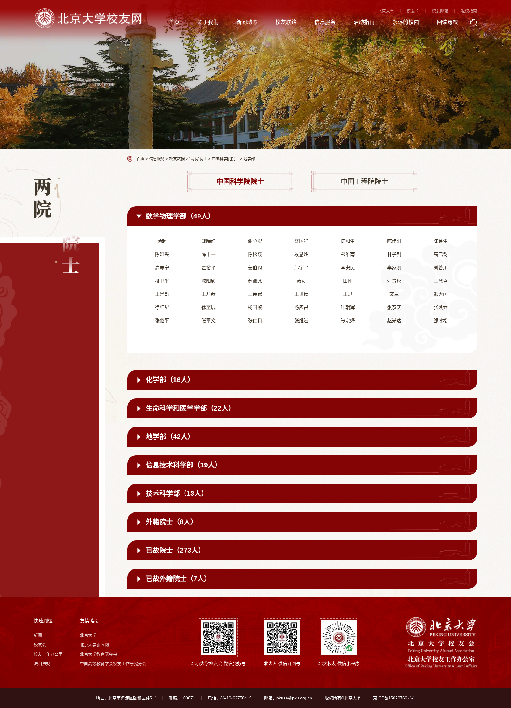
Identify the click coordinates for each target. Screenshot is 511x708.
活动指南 (364, 22)
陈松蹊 (255, 254)
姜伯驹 (255, 267)
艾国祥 (301, 241)
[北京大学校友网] (89, 17)
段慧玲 (301, 254)
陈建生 (441, 241)
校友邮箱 (440, 11)
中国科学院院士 (225, 159)
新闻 (38, 635)
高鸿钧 (441, 254)
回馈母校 (447, 22)
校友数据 (177, 159)
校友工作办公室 (48, 654)
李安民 (348, 267)
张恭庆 (394, 307)
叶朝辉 (348, 307)
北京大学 (386, 11)
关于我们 (208, 22)
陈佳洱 (394, 241)
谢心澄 (255, 241)
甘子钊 (394, 254)
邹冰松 (441, 320)
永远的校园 (405, 22)
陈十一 (208, 254)
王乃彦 (208, 294)
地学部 (249, 159)
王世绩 (301, 294)
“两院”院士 (198, 159)
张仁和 (255, 320)
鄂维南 (348, 254)
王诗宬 (255, 294)
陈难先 (162, 254)
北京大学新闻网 (94, 644)
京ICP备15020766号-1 (394, 698)
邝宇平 (301, 267)
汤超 (162, 241)
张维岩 (301, 320)
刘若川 (441, 267)
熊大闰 (441, 294)
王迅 (347, 294)
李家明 (394, 267)
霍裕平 (208, 267)
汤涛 (301, 281)
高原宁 (162, 267)
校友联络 (286, 22)
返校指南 (469, 11)
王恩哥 (162, 294)
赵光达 (394, 320)
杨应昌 (301, 307)
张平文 (208, 320)
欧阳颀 (208, 281)
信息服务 (325, 22)
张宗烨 (348, 320)
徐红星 (162, 307)
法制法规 (42, 663)
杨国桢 (255, 307)
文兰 (394, 294)
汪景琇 (394, 281)
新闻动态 (247, 22)
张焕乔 (441, 307)
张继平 (162, 320)
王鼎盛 (441, 281)
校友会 (40, 644)
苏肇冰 (255, 281)
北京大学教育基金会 (98, 654)
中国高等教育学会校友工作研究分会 (113, 663)
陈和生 (348, 241)
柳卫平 (162, 281)
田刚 (347, 281)
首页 (174, 22)
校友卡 (413, 11)
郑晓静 (208, 241)
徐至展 (208, 307)
